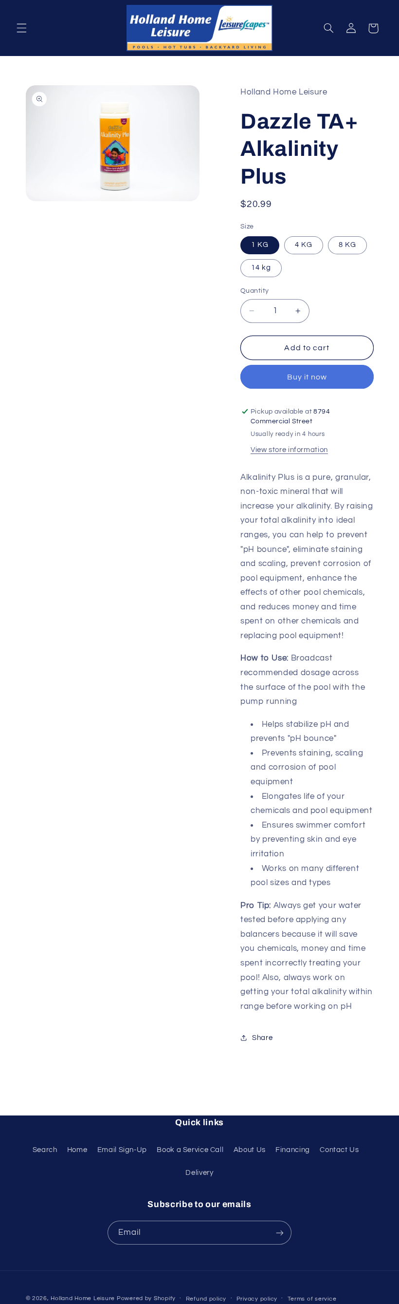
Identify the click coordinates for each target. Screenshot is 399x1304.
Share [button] (262, 1037)
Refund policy (206, 1299)
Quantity (254, 290)
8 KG (347, 244)
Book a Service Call (190, 1149)
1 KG (260, 244)
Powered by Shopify (146, 1298)
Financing (292, 1149)
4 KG (303, 244)
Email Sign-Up (122, 1149)
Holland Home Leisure (83, 1298)
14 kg (261, 267)
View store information (289, 450)
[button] (21, 28)
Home (77, 1149)
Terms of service (312, 1299)
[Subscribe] (280, 1233)
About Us (250, 1149)
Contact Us (339, 1149)
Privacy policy (256, 1299)
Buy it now (307, 377)
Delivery (199, 1172)
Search (45, 1149)
